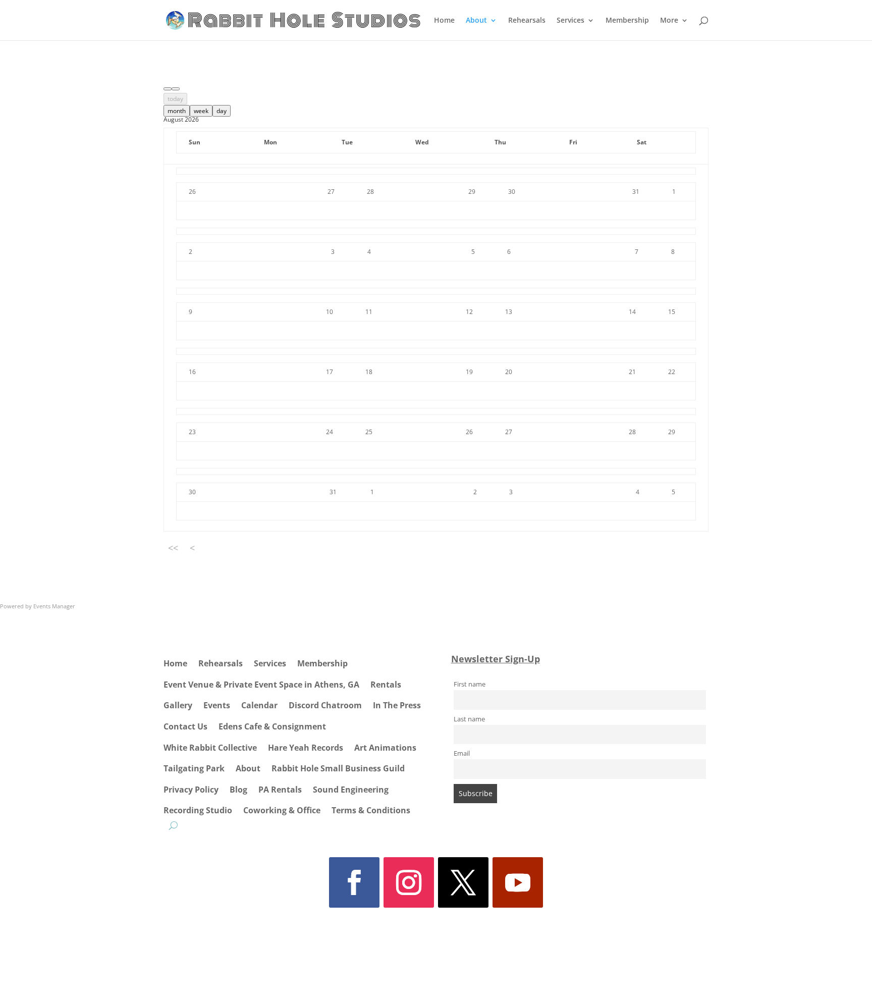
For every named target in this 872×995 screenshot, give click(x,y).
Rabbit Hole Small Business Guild (338, 768)
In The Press (397, 705)
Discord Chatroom (325, 705)
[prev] (168, 88)
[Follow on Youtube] (518, 882)
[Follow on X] (463, 882)
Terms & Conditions (371, 810)
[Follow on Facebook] (354, 882)
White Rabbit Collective (210, 747)
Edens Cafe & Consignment (272, 726)
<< (173, 548)
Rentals (385, 684)
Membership (627, 21)
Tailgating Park (194, 768)
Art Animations (385, 747)
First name (469, 684)
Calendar (259, 705)
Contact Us (185, 726)
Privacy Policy (191, 789)
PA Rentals (280, 789)
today (175, 98)
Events (216, 705)
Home (444, 21)
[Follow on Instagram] (409, 882)
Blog (238, 789)
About (476, 21)
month (177, 111)
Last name (469, 719)
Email (462, 753)
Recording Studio (198, 810)
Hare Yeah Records (305, 747)
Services (570, 21)
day (221, 111)
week (201, 111)
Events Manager (54, 606)
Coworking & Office (281, 810)
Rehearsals (527, 21)
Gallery (178, 705)
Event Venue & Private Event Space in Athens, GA (261, 684)
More (669, 21)
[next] (176, 88)
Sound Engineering (351, 789)
